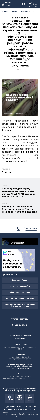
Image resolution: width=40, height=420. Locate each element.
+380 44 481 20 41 (22, 368)
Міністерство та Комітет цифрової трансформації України (20, 305)
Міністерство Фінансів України (20, 298)
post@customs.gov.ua (22, 359)
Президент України (20, 280)
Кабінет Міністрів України (20, 292)
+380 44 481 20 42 (22, 357)
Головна (5, 11)
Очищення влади (20, 325)
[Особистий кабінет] (35, 4)
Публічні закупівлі (20, 319)
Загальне (24, 11)
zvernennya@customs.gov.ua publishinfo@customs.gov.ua (17, 377)
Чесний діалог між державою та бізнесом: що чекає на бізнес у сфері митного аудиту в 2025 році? (19, 209)
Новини (14, 11)
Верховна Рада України (20, 286)
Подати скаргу (31, 228)
